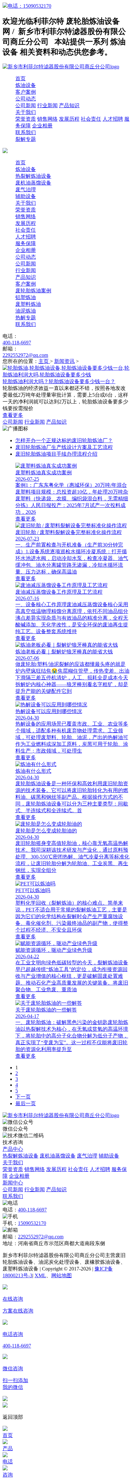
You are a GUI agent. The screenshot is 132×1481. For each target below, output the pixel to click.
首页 (20, 78)
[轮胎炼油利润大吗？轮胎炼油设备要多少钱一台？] (66, 374)
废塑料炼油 (28, 304)
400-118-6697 (17, 342)
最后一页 (25, 1103)
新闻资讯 (64, 361)
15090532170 (32, 1223)
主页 (44, 361)
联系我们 (25, 132)
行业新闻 (47, 105)
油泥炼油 (25, 311)
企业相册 (42, 125)
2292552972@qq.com (25, 355)
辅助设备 (25, 196)
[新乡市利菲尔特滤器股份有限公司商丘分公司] (61, 1115)
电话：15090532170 (29, 6)
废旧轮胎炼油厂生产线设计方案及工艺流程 (64, 447)
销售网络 (47, 119)
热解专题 (25, 317)
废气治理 (25, 189)
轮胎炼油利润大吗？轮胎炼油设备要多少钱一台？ (59, 381)
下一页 (23, 1096)
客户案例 (25, 92)
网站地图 (61, 1275)
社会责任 (91, 119)
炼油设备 (25, 85)
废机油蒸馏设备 (33, 182)
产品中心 (13, 1149)
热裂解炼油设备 (33, 176)
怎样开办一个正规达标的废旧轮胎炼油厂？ (64, 440)
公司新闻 (25, 105)
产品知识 (69, 105)
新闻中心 (13, 1182)
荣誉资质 (25, 119)
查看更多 (13, 415)
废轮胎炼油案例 (33, 290)
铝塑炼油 (25, 297)
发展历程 (69, 119)
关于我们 (25, 112)
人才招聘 (113, 119)
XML (40, 1275)
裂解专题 (25, 139)
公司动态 (25, 98)
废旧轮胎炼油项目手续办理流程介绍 (56, 454)
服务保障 (25, 243)
